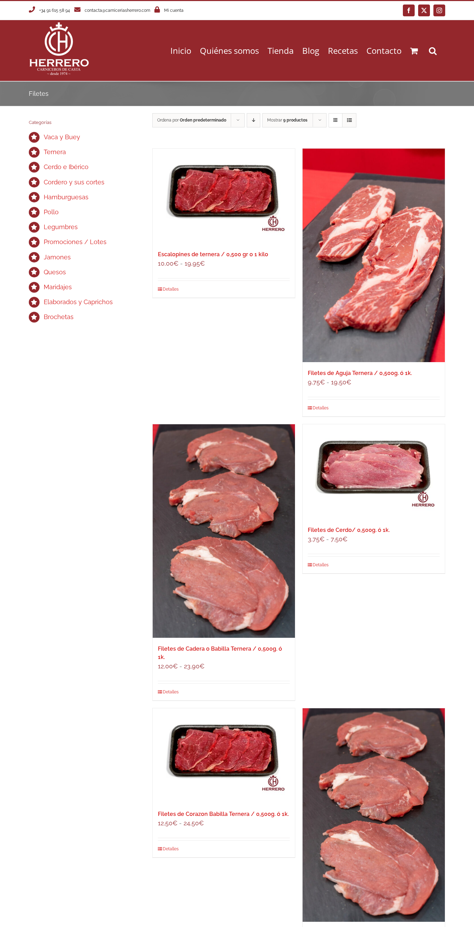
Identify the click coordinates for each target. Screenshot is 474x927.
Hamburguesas (66, 197)
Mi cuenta (174, 10)
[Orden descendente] (253, 120)
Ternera (55, 152)
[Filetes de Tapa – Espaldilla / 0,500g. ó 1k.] (374, 815)
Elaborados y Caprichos (78, 302)
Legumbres (61, 227)
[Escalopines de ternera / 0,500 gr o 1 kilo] (224, 196)
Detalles (171, 289)
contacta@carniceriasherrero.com (117, 10)
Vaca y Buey (62, 137)
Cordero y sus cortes (74, 182)
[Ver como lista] (349, 120)
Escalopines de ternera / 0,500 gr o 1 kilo (213, 254)
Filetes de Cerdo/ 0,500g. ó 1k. (349, 530)
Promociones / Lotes (75, 241)
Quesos (55, 272)
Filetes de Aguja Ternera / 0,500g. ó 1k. (360, 373)
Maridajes (58, 287)
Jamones (57, 257)
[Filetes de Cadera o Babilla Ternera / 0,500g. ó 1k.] (224, 531)
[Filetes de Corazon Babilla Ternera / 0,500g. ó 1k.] (224, 755)
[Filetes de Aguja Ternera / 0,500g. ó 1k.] (374, 255)
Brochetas (59, 316)
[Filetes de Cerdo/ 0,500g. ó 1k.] (374, 471)
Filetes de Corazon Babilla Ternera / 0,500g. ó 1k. (223, 814)
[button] (433, 50)
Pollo (51, 212)
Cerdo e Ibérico (66, 166)
